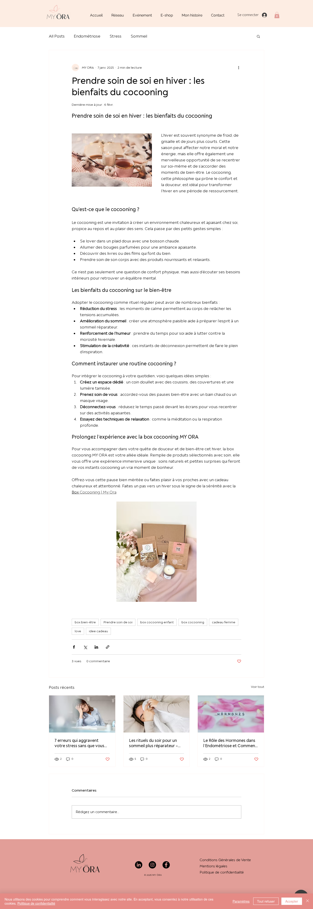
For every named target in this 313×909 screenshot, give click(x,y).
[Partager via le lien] (107, 647)
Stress (115, 36)
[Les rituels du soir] (157, 714)
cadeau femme (223, 622)
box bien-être (85, 622)
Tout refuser (266, 901)
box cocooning (192, 622)
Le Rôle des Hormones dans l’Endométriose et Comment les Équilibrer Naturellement (230, 743)
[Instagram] (152, 864)
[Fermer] (307, 901)
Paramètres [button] (241, 901)
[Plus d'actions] (238, 67)
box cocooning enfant (157, 622)
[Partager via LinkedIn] (96, 647)
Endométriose (87, 36)
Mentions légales (213, 866)
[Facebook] (166, 864)
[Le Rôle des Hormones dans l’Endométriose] (231, 714)
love (78, 631)
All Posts (57, 36)
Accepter (291, 901)
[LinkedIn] (138, 864)
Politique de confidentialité (222, 872)
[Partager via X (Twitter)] (85, 647)
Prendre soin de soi (118, 622)
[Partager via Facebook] (74, 647)
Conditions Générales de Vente (225, 860)
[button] (277, 15)
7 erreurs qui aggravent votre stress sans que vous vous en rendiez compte (79, 743)
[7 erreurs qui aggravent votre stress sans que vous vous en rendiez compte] (82, 714)
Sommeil (139, 36)
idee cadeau (98, 631)
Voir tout (257, 687)
